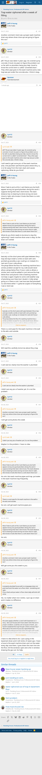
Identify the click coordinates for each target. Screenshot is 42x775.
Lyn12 (5, 18)
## (40, 85)
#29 (40, 361)
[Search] (39, 2)
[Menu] (2, 2)
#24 (40, 183)
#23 (40, 142)
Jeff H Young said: (8, 220)
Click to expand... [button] (21, 325)
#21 (40, 31)
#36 (40, 550)
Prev (20, 655)
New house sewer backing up (18, 669)
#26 (40, 253)
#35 (40, 518)
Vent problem (11, 698)
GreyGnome (9, 680)
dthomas (8, 671)
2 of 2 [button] (27, 655)
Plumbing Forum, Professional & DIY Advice (25, 671)
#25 (40, 216)
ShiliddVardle (9, 709)
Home (30, 730)
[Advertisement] (21, 109)
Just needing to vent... (15, 678)
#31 (40, 405)
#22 (40, 57)
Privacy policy (17, 730)
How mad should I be (15, 706)
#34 (40, 492)
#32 (40, 433)
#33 (40, 457)
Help (24, 730)
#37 (40, 579)
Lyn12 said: (6, 147)
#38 (40, 613)
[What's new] (35, 2)
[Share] (36, 31)
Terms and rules (7, 730)
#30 (40, 378)
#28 (40, 344)
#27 (40, 303)
